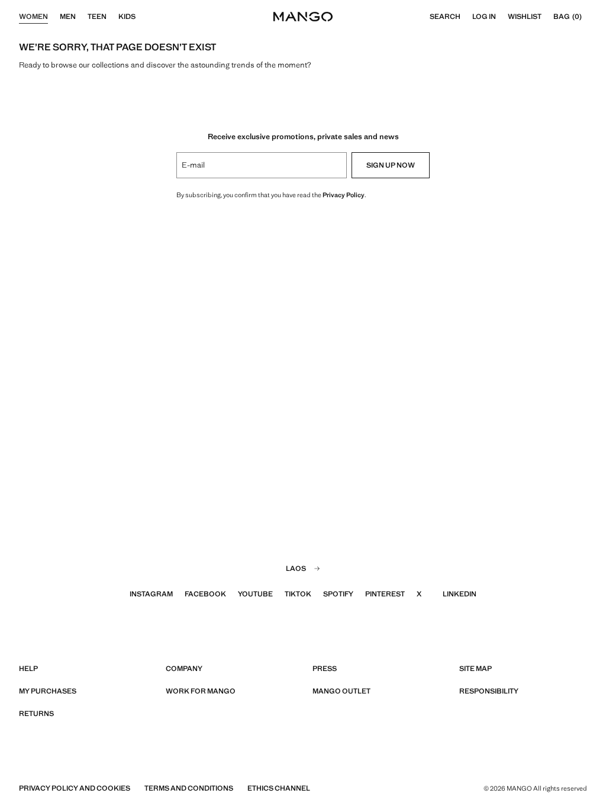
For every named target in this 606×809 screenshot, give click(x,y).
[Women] (54, 17)
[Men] (82, 17)
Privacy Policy (344, 195)
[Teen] (112, 17)
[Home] (303, 16)
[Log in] (502, 17)
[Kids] (141, 17)
